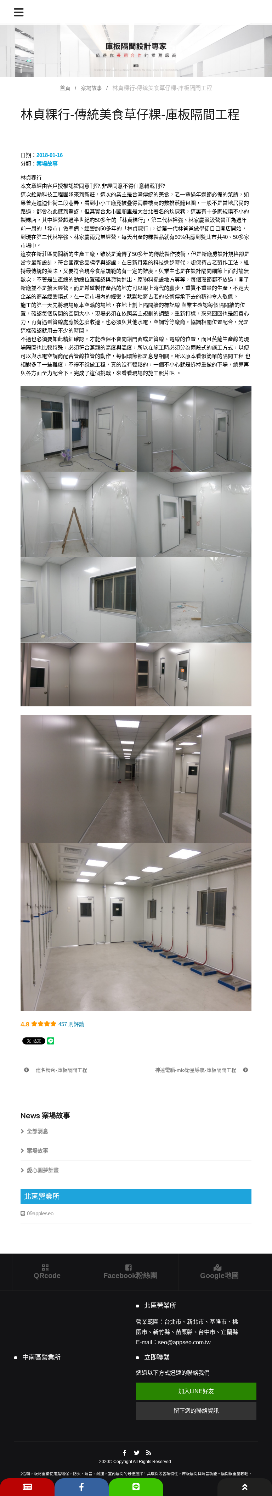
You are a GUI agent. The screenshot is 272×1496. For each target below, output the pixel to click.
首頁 (65, 88)
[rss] (148, 1453)
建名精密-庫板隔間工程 (60, 1070)
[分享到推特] (136, 1453)
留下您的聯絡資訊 (196, 1411)
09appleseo (40, 1213)
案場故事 (91, 88)
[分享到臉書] (124, 1453)
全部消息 (37, 1131)
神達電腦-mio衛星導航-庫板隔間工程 (196, 1070)
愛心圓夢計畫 (43, 1170)
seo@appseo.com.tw (184, 1342)
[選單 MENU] (19, 12)
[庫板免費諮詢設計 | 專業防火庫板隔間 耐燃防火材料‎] (136, 50)
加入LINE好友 (196, 1391)
